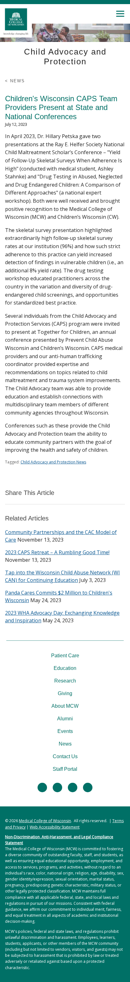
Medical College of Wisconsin (45, 820)
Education (65, 668)
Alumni (65, 718)
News (65, 744)
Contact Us (65, 756)
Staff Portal (65, 769)
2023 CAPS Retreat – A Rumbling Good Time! (57, 552)
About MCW (65, 706)
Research (65, 680)
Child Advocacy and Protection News (53, 462)
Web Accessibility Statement (55, 827)
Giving (65, 693)
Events (65, 731)
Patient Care (65, 655)
